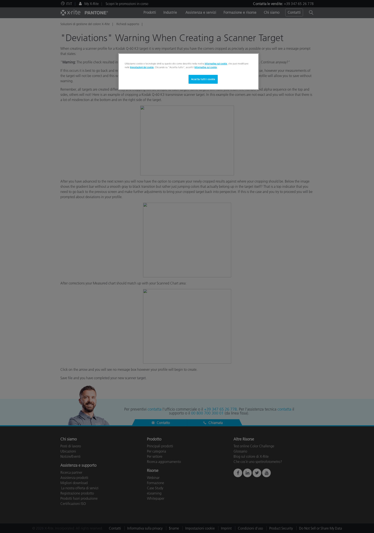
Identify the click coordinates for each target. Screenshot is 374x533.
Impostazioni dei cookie (142, 67)
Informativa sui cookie (216, 63)
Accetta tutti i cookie (203, 79)
